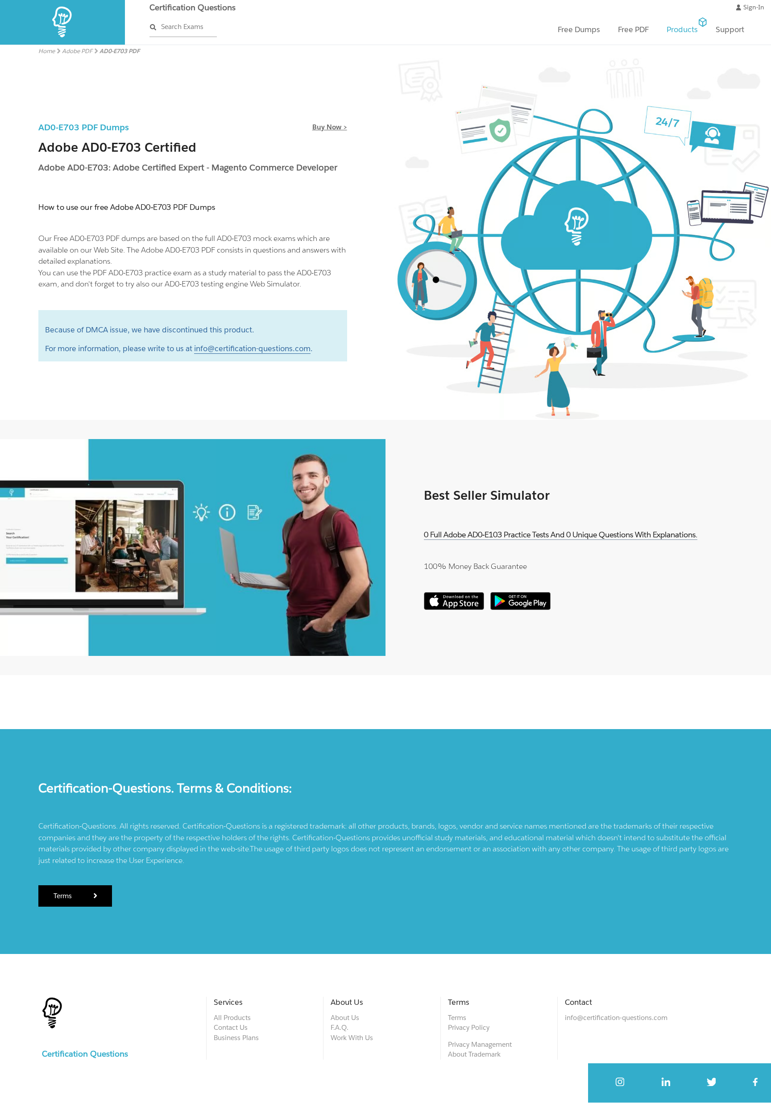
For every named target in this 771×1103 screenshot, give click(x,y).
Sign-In (753, 7)
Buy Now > (329, 127)
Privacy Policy (468, 1027)
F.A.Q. (339, 1027)
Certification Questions (192, 7)
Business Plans (236, 1037)
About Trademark (474, 1054)
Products (682, 29)
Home (46, 51)
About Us (345, 1017)
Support (730, 29)
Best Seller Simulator (487, 495)
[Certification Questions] (62, 42)
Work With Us (352, 1037)
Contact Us (231, 1027)
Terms (64, 896)
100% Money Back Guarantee (475, 566)
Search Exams (182, 26)
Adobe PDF (77, 51)
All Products (232, 1017)
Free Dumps (579, 29)
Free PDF (633, 29)
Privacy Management (480, 1044)
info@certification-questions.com (252, 348)
